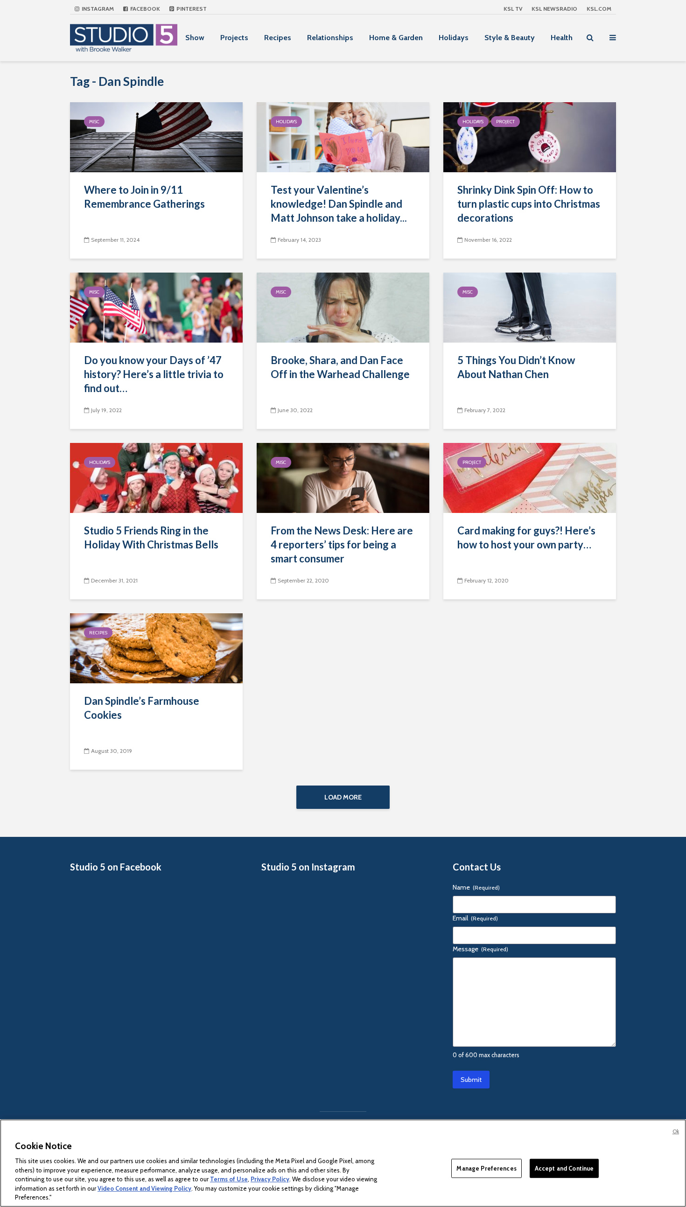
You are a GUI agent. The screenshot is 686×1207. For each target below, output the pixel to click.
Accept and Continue (564, 1168)
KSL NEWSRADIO (554, 8)
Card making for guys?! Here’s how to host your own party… (526, 537)
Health (562, 37)
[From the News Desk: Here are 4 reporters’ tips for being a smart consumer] (343, 477)
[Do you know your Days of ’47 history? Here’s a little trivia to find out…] (156, 306)
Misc (94, 122)
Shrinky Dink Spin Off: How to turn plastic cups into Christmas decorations (528, 203)
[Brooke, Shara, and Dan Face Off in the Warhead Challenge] (343, 306)
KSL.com (599, 8)
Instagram (97, 8)
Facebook (144, 8)
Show (194, 37)
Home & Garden (396, 37)
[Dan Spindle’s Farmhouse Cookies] (156, 647)
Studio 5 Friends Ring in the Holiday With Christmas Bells (151, 537)
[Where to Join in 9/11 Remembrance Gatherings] (156, 136)
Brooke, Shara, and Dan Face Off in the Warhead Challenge (340, 367)
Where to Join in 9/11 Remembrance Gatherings (144, 196)
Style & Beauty (509, 37)
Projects (234, 37)
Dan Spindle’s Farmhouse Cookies (141, 708)
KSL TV (513, 8)
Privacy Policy (270, 1179)
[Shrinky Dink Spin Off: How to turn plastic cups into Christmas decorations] (529, 136)
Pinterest (191, 8)
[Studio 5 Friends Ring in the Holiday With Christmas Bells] (156, 477)
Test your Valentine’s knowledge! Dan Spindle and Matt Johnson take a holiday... (339, 203)
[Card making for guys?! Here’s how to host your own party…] (529, 477)
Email (475, 918)
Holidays (454, 37)
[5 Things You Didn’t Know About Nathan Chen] (529, 306)
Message (480, 949)
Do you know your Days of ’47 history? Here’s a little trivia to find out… (154, 374)
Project (505, 122)
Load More (343, 797)
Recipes (277, 37)
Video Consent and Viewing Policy (144, 1188)
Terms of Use (229, 1179)
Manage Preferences (486, 1168)
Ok (675, 1131)
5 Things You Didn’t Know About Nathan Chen (516, 367)
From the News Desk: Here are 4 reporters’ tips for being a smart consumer (342, 544)
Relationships (330, 37)
